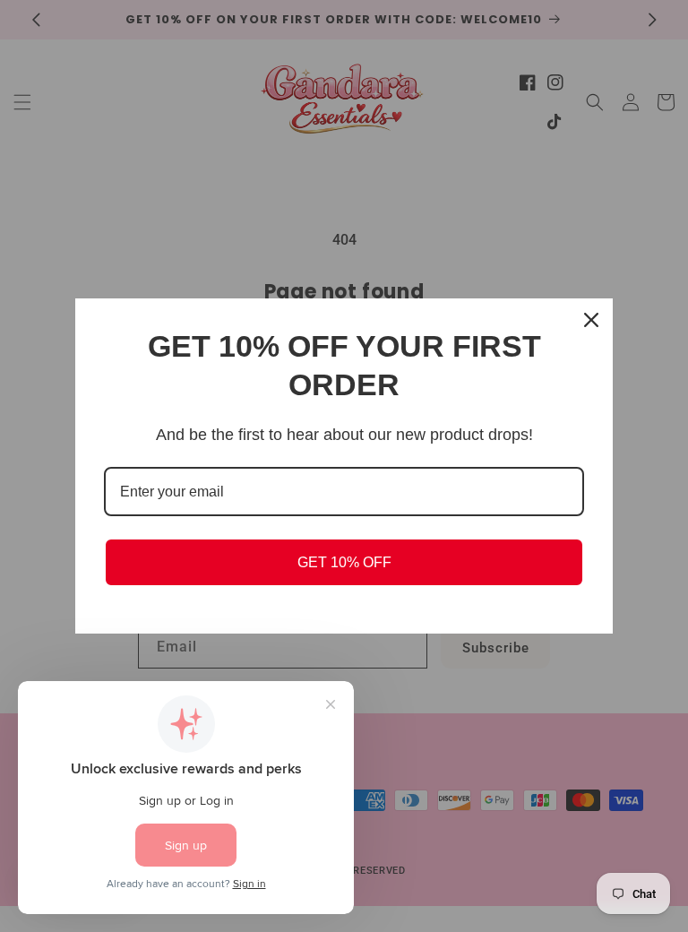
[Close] (591, 319)
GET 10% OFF (344, 562)
